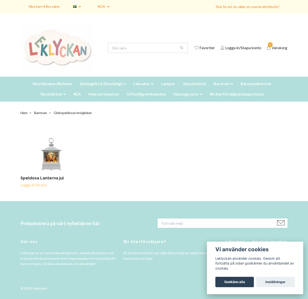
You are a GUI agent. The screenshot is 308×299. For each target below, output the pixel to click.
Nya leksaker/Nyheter (52, 89)
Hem (23, 119)
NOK (102, 6)
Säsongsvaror (186, 100)
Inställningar (275, 282)
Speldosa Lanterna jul (42, 184)
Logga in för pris (33, 191)
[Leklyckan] (61, 51)
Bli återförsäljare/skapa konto (237, 100)
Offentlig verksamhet (146, 100)
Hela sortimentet (103, 100)
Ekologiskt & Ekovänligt (101, 89)
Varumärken (51, 100)
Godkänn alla (234, 282)
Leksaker (142, 89)
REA (77, 100)
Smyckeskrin (194, 89)
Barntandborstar (256, 89)
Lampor (168, 89)
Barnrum (222, 89)
